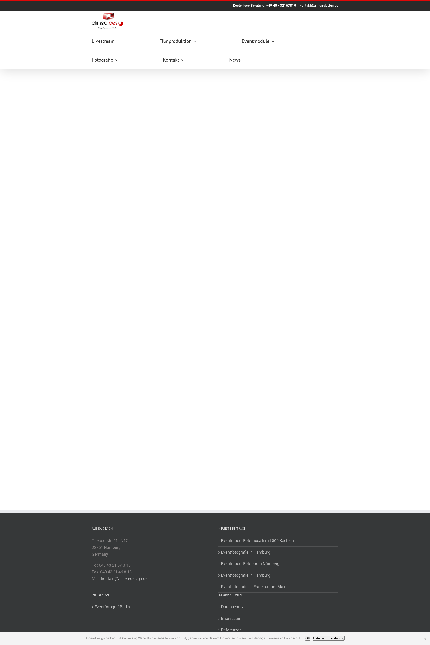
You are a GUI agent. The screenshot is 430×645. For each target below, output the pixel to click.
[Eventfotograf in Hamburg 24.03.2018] (153, 148)
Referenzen (231, 630)
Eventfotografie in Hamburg (245, 552)
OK (307, 638)
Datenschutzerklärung (328, 638)
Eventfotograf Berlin (112, 606)
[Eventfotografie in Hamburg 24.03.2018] (277, 148)
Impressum (231, 618)
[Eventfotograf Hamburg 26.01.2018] (153, 399)
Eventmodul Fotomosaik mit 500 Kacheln (257, 540)
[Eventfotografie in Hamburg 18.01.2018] (277, 399)
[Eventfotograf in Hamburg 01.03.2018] (153, 231)
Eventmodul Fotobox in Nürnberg (250, 563)
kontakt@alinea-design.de (319, 6)
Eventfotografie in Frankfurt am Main (253, 586)
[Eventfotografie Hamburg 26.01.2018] (277, 315)
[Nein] (424, 638)
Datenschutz (232, 606)
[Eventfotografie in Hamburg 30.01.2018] (277, 231)
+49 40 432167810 (281, 6)
